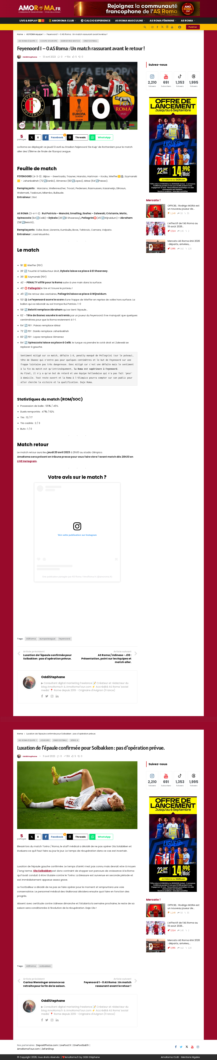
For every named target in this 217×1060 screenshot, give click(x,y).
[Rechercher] (144, 27)
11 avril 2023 (49, 756)
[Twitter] (46, 696)
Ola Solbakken (42, 870)
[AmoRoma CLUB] (179, 27)
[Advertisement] (77, 608)
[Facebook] (157, 27)
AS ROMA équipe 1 (28, 41)
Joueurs (45, 740)
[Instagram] (152, 27)
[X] (162, 27)
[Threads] (167, 27)
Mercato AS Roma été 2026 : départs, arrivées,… (184, 242)
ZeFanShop (48, 1048)
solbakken (45, 966)
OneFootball (90, 41)
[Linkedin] (57, 696)
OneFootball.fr (81, 1045)
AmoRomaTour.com (28, 1048)
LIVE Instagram (27, 461)
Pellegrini (34, 288)
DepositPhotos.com (47, 1045)
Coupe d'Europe (48, 41)
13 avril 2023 (49, 56)
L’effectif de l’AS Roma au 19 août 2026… (183, 225)
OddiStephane (30, 57)
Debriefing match (70, 41)
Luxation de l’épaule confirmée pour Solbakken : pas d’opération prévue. (90, 747)
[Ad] (137, 9)
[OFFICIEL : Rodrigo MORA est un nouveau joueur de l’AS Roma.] (155, 211)
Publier (193, 27)
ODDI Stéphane (91, 1057)
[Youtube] (172, 27)
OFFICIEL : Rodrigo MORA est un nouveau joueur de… (184, 207)
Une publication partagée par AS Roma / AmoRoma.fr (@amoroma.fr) (77, 576)
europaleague (47, 638)
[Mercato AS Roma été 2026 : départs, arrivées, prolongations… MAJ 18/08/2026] (155, 246)
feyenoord (64, 638)
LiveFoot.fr (65, 1045)
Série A (74, 740)
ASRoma (31, 638)
